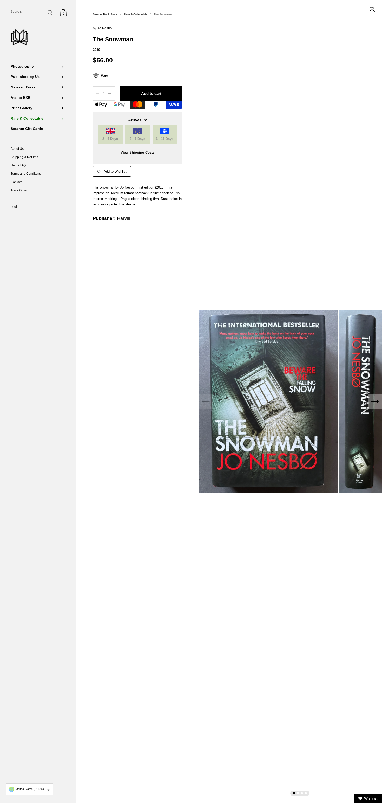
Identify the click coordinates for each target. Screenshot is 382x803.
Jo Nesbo (104, 28)
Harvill (123, 218)
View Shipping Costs (137, 152)
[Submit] (50, 12)
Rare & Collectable (135, 14)
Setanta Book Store (105, 14)
